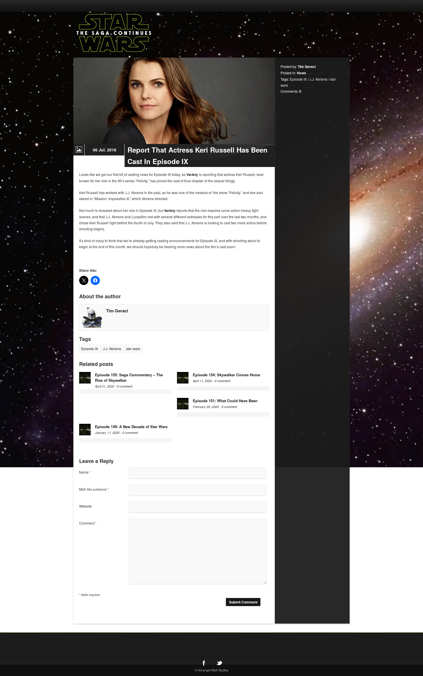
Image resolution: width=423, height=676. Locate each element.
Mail (94, 489)
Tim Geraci (117, 310)
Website (85, 506)
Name (85, 472)
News (301, 72)
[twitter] (219, 663)
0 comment (124, 386)
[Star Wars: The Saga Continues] (143, 33)
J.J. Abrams (112, 348)
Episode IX (89, 348)
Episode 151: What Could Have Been (225, 400)
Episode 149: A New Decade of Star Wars (131, 426)
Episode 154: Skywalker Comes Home (226, 374)
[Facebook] (204, 663)
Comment (87, 523)
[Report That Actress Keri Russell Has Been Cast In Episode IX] (174, 101)
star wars (133, 348)
